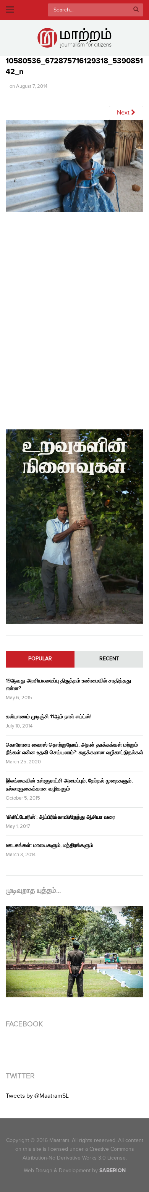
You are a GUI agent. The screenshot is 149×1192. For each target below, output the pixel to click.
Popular (40, 659)
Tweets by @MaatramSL (37, 1096)
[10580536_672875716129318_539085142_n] (74, 169)
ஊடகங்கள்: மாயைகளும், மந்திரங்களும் (49, 845)
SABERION (112, 1170)
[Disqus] (74, 319)
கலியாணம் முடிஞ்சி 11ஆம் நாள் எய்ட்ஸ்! (48, 716)
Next (124, 112)
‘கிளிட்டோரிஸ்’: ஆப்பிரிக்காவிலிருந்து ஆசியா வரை (60, 817)
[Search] (136, 10)
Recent (109, 659)
